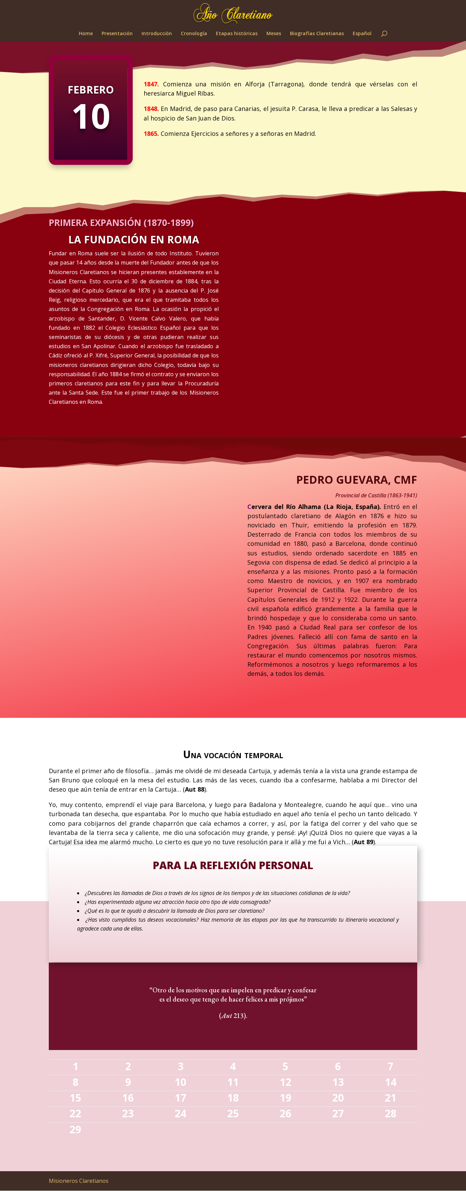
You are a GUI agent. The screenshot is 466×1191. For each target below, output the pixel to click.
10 (180, 1082)
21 (390, 1098)
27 (338, 1113)
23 (128, 1113)
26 (285, 1113)
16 (128, 1098)
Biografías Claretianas (317, 34)
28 (390, 1113)
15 (75, 1098)
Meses (273, 34)
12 (285, 1082)
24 (180, 1113)
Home (86, 34)
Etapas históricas (237, 34)
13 (338, 1082)
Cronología (194, 34)
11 (233, 1082)
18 (233, 1098)
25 (233, 1113)
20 (338, 1098)
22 (75, 1113)
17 (180, 1098)
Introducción (157, 34)
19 (285, 1098)
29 (75, 1129)
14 (390, 1082)
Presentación (117, 34)
